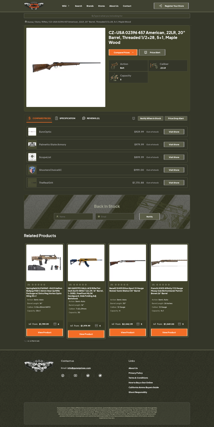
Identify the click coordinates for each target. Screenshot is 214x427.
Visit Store (174, 131)
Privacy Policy (136, 373)
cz (28, 341)
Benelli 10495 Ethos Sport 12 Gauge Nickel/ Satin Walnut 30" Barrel (126, 289)
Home (30, 22)
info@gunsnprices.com (79, 368)
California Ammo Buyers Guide (144, 387)
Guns (37, 21)
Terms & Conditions (138, 377)
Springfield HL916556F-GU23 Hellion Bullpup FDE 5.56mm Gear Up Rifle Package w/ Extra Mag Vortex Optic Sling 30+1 (44, 292)
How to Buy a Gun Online (141, 382)
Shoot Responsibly (138, 392)
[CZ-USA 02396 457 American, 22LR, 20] (65, 67)
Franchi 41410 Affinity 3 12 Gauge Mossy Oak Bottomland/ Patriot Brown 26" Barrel (167, 291)
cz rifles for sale (34, 341)
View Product (44, 332)
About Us (133, 368)
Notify (149, 216)
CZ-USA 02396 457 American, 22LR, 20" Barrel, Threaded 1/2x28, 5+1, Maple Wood (90, 21)
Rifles (44, 21)
